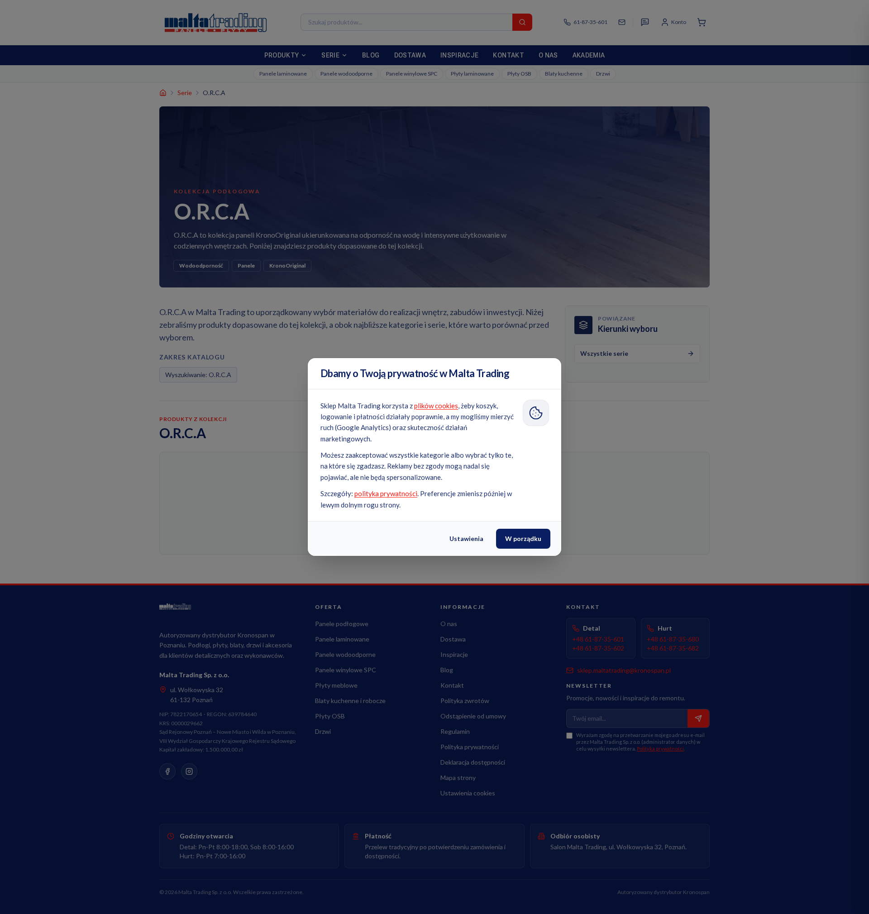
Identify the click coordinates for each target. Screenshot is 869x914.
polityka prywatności (385, 493)
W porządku (523, 538)
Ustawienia (466, 538)
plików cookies (436, 406)
